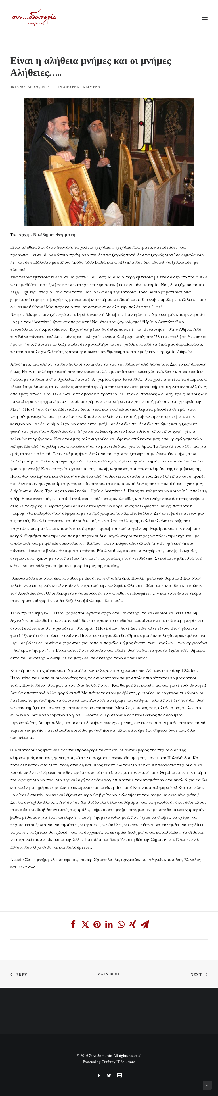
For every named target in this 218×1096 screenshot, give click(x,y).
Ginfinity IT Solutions (118, 1061)
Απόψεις (72, 86)
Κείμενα (91, 86)
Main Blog (109, 974)
